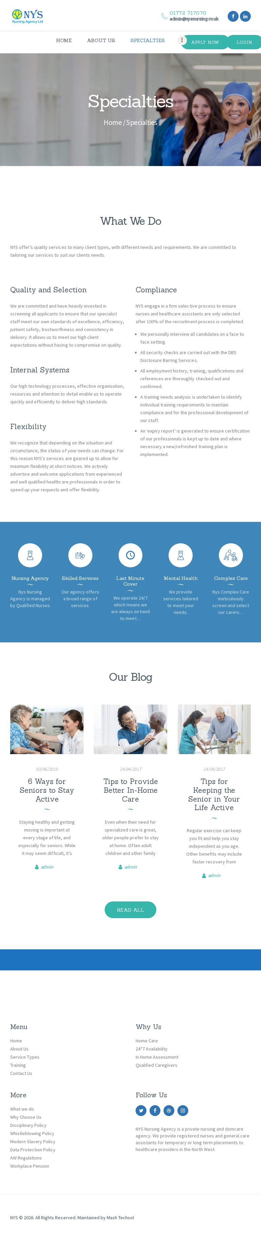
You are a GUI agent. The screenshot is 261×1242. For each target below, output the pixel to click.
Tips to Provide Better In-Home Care (130, 790)
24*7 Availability (152, 1049)
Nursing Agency (30, 578)
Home (113, 122)
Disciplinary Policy (28, 1125)
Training (18, 1065)
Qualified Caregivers (156, 1065)
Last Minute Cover (130, 581)
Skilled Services (80, 578)
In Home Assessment (157, 1057)
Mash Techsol (120, 1217)
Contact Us (21, 1073)
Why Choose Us (25, 1117)
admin (47, 867)
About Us (19, 1049)
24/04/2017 (130, 769)
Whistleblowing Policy (32, 1133)
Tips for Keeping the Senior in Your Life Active (214, 794)
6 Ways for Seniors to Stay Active (47, 790)
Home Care (147, 1041)
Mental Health (180, 578)
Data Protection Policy (32, 1150)
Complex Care (231, 578)
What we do (22, 1109)
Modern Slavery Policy (32, 1141)
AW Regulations (26, 1158)
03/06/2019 (46, 769)
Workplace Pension (29, 1166)
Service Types (24, 1057)
